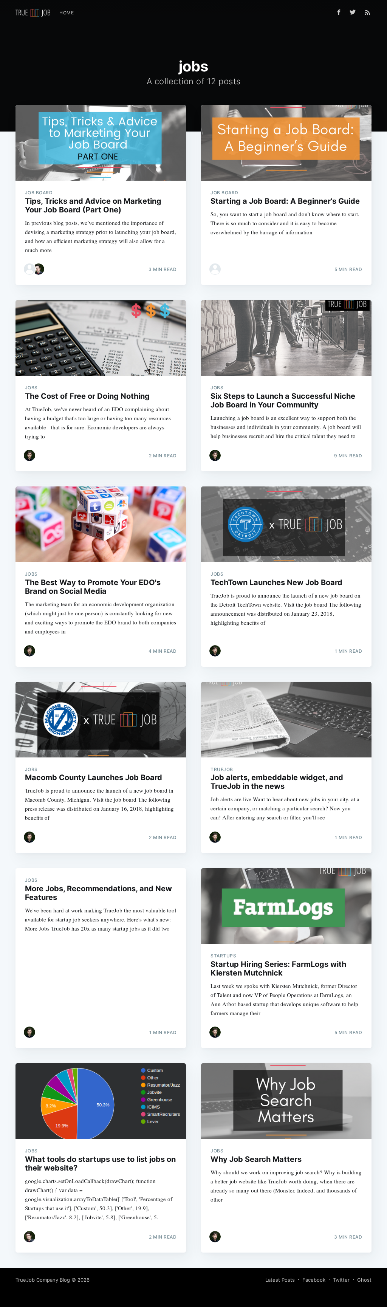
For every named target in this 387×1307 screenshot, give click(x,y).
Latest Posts (280, 1280)
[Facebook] (338, 12)
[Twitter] (354, 12)
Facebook (313, 1280)
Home (66, 12)
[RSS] (368, 12)
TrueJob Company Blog (42, 1280)
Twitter (341, 1280)
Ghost (364, 1280)
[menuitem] (66, 12)
